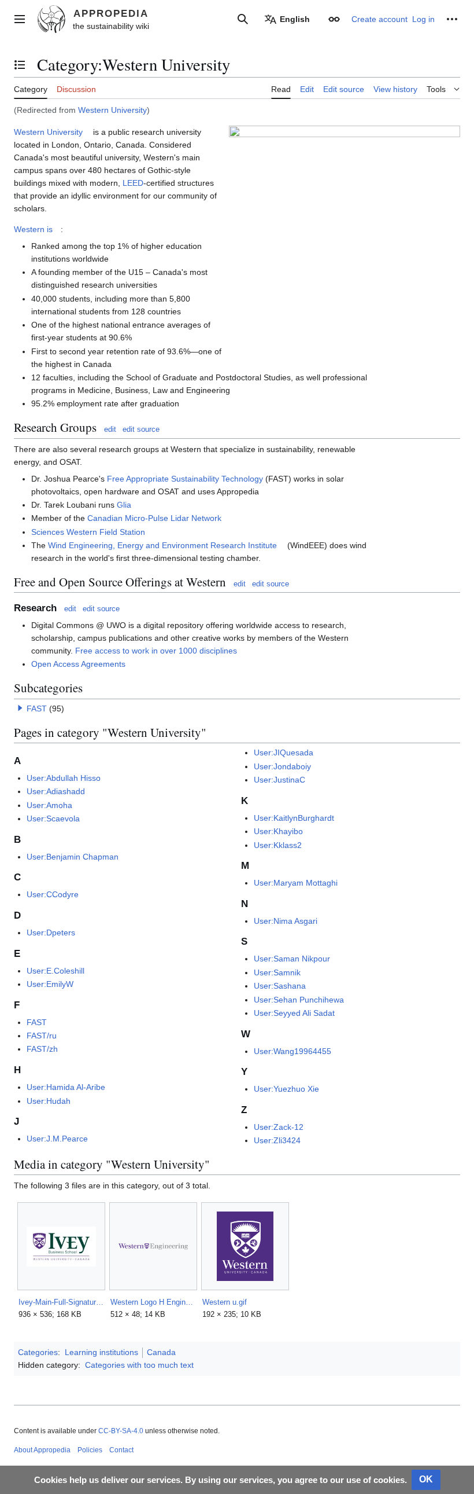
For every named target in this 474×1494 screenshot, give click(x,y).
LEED (133, 183)
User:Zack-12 (278, 1127)
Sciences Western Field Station (88, 532)
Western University (112, 110)
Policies (89, 1450)
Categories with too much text (139, 1365)
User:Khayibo (278, 831)
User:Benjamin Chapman (72, 856)
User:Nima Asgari (285, 921)
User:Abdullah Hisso (64, 778)
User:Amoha (49, 805)
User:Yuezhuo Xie (286, 1088)
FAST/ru (42, 1035)
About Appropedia (42, 1450)
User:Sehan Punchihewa (299, 999)
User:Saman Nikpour (292, 958)
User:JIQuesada (283, 752)
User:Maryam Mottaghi (296, 882)
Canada (161, 1352)
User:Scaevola (53, 818)
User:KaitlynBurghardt (294, 818)
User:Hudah (49, 1101)
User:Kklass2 (278, 845)
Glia (124, 504)
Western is (33, 229)
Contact (121, 1450)
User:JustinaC (279, 779)
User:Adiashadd (56, 791)
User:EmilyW (50, 984)
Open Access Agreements (78, 664)
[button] (19, 19)
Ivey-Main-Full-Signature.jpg (60, 1302)
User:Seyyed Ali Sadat (294, 1013)
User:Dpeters (51, 932)
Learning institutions (101, 1352)
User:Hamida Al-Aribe (66, 1087)
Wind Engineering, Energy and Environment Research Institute (162, 545)
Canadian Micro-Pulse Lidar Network (154, 518)
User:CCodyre (53, 894)
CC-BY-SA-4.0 (120, 1431)
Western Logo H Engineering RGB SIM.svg (152, 1302)
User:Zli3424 (277, 1140)
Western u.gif (224, 1302)
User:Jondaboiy (282, 766)
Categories (38, 1352)
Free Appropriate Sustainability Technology (185, 478)
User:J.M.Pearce (57, 1138)
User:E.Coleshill (55, 970)
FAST (37, 708)
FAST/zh (42, 1048)
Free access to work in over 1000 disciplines (156, 650)
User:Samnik (277, 972)
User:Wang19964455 (292, 1051)
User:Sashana (280, 985)
